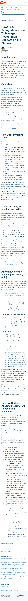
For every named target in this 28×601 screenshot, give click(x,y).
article (14, 128)
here (12, 188)
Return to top (5, 551)
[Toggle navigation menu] (25, 3)
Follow (4, 51)
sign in (6, 590)
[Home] (3, 3)
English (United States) (20, 596)
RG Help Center (5, 7)
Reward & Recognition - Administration (11, 9)
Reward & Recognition (16, 7)
